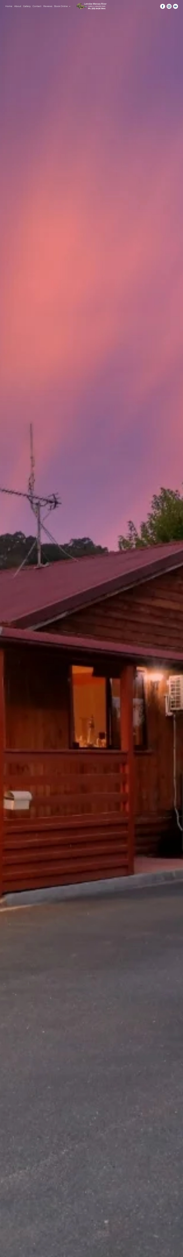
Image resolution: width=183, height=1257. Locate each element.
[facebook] (162, 6)
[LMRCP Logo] (91, 4)
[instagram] (169, 6)
